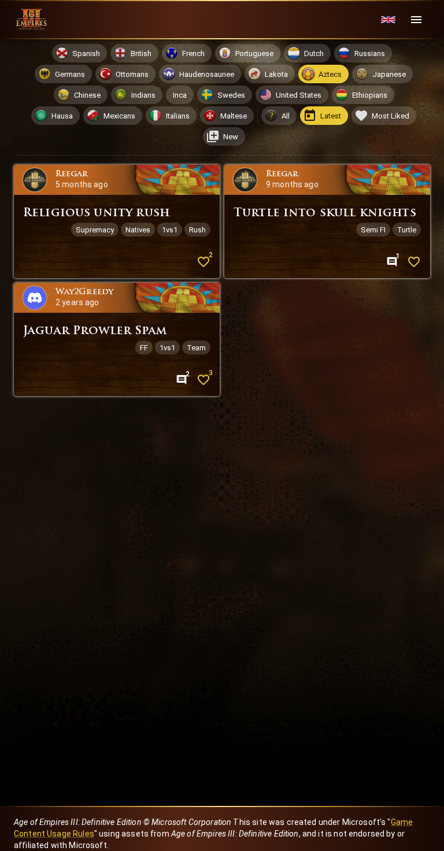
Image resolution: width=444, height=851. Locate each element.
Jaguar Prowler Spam (94, 331)
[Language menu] (388, 20)
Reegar (72, 174)
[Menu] (416, 20)
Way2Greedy (84, 292)
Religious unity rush (96, 213)
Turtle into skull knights (325, 213)
